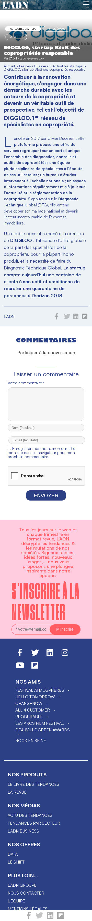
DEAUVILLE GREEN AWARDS (42, 729)
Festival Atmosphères (39, 690)
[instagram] (65, 654)
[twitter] (39, 917)
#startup (16, 36)
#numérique (57, 28)
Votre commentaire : (26, 382)
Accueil (9, 66)
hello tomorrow (35, 696)
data (13, 854)
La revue (17, 792)
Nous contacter (26, 893)
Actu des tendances (30, 815)
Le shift (16, 862)
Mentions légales (28, 908)
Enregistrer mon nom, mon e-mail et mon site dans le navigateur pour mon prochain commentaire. (42, 452)
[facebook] (29, 917)
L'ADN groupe (22, 885)
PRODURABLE (29, 716)
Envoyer (46, 495)
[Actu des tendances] (16, 5)
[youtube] (20, 667)
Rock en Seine (30, 740)
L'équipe (16, 900)
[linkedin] (50, 917)
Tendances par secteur (34, 823)
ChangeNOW (28, 703)
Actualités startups (23, 28)
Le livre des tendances (33, 784)
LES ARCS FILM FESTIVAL (39, 723)
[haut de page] (83, 914)
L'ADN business (23, 831)
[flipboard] (60, 917)
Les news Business (33, 66)
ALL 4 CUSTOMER (32, 710)
